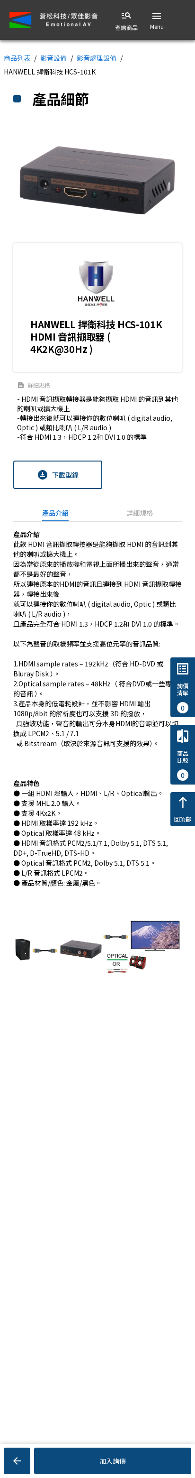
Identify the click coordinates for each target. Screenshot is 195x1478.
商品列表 (17, 58)
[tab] (55, 512)
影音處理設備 (96, 58)
